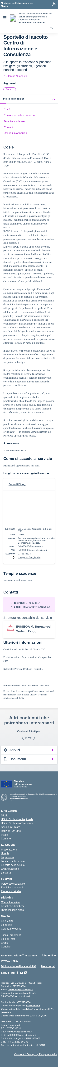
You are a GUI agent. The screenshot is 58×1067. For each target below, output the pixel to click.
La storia (6, 872)
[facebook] (17, 972)
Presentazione (9, 849)
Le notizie (6, 924)
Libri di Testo (8, 939)
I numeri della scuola (13, 861)
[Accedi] (54, 4)
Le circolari (7, 921)
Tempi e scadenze (14, 121)
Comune (6, 838)
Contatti (8, 127)
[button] (29, 99)
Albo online (49, 955)
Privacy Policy (9, 961)
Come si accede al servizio (19, 115)
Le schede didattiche (13, 906)
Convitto (5, 946)
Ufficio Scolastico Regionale (17, 819)
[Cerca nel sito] (51, 27)
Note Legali (48, 966)
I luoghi (5, 853)
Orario (4, 942)
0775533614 (24, 553)
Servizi (9, 89)
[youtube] (21, 972)
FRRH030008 (33, 1005)
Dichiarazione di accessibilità (18, 966)
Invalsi (4, 834)
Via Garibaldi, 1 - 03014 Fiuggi (26, 983)
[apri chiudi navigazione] (4, 18)
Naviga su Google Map (29, 557)
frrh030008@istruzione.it (30, 546)
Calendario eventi (11, 928)
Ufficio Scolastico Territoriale (17, 823)
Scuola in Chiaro (10, 827)
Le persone (7, 857)
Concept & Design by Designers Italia (35, 1054)
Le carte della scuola (13, 865)
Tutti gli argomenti (11, 935)
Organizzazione (10, 868)
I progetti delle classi (12, 910)
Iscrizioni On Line (11, 831)
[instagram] (25, 972)
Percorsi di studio (11, 891)
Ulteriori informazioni (16, 133)
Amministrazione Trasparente (19, 955)
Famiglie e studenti (12, 887)
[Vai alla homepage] (13, 18)
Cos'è (7, 109)
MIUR (4, 815)
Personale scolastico (13, 883)
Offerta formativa (10, 902)
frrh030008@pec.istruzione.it (32, 550)
